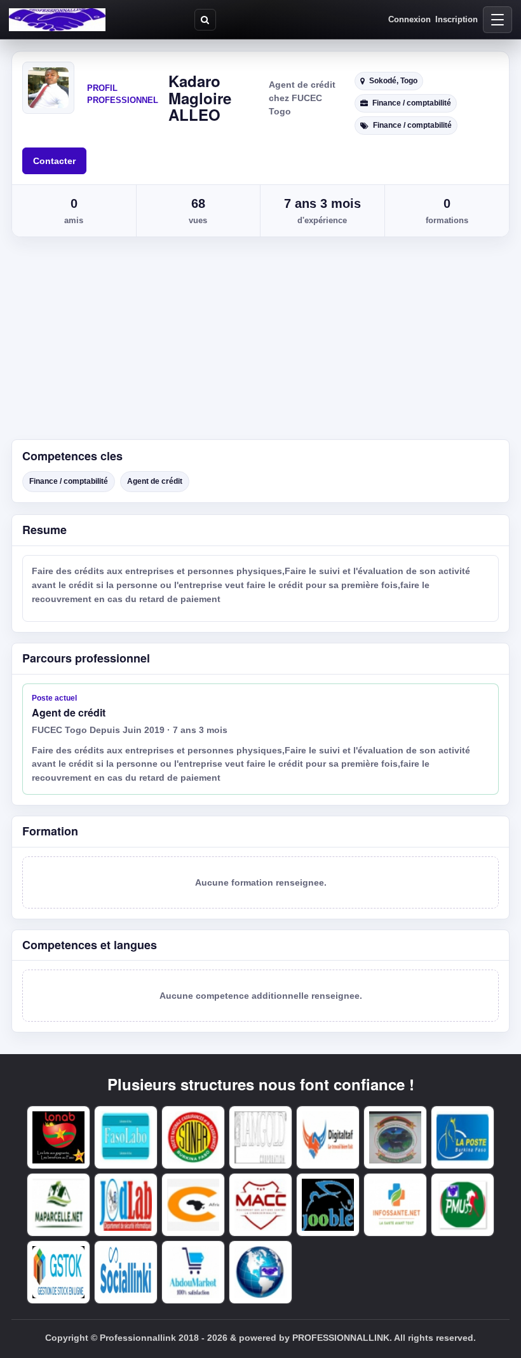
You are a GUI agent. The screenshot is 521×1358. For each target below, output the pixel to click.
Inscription (456, 19)
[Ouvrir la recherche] (205, 20)
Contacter (54, 161)
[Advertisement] (260, 344)
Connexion (409, 19)
